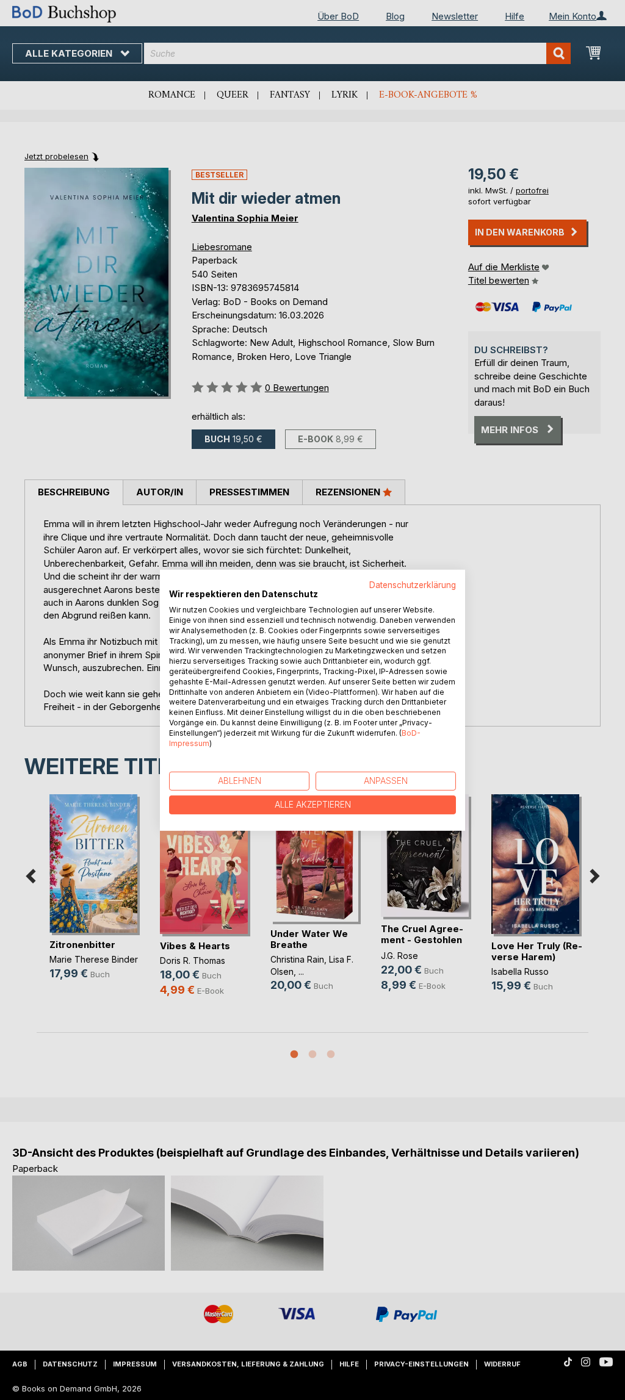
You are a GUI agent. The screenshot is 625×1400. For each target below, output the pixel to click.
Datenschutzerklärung (412, 584)
